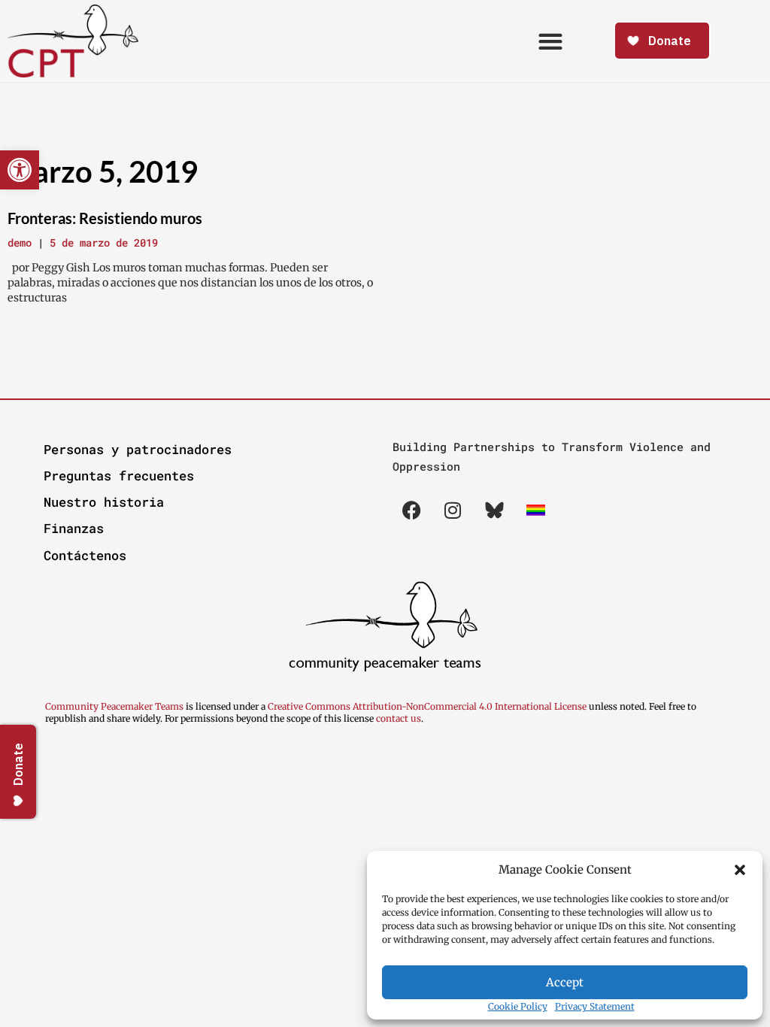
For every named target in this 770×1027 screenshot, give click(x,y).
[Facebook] (411, 510)
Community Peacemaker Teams (115, 706)
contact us (398, 718)
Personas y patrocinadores (138, 449)
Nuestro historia (104, 501)
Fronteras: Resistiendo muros (105, 218)
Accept (565, 982)
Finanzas (74, 528)
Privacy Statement (595, 1006)
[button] (739, 869)
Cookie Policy (517, 1006)
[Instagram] (452, 510)
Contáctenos (85, 555)
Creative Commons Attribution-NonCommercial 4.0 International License (427, 706)
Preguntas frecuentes (119, 475)
